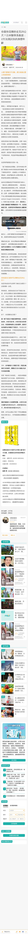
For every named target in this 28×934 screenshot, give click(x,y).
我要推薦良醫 (14, 835)
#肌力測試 (5, 535)
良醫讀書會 (9, 64)
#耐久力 (13, 535)
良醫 (2, 27)
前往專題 (14, 760)
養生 (5, 27)
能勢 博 (11, 67)
